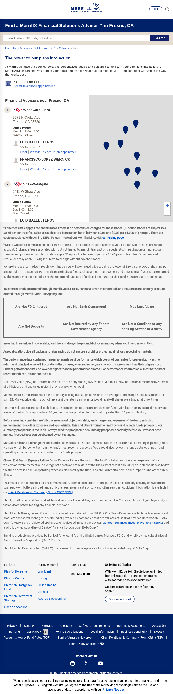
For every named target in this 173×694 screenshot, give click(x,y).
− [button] (167, 212)
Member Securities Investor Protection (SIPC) (132, 522)
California (64, 48)
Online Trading (47, 585)
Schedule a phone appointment (34, 86)
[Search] (167, 8)
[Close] (166, 681)
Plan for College (14, 578)
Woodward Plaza (36, 110)
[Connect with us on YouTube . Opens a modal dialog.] (100, 663)
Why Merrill (45, 571)
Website (35, 152)
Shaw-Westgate (35, 184)
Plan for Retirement (17, 571)
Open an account (120, 599)
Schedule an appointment (60, 152)
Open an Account (15, 607)
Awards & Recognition (52, 598)
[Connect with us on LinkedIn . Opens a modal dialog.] (72, 663)
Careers (43, 591)
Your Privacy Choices (82, 644)
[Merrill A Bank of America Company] (86, 7)
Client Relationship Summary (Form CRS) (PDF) (40, 492)
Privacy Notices (114, 689)
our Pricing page (113, 237)
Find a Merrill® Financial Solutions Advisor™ (30, 48)
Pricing (42, 578)
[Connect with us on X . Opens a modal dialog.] (86, 663)
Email (23, 152)
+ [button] (167, 205)
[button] (6, 9)
